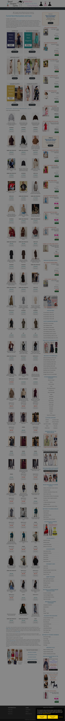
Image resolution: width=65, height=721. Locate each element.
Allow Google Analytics (42, 717)
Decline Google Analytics (52, 717)
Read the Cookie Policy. (47, 713)
